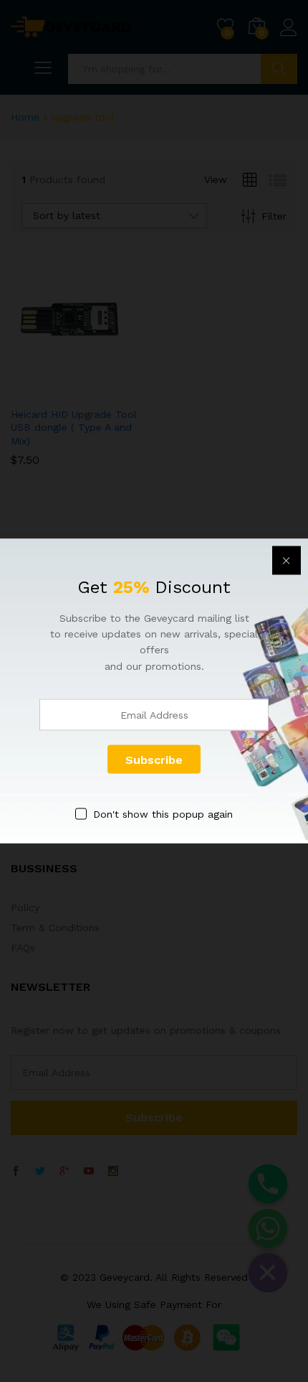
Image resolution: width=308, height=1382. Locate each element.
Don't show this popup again (163, 814)
